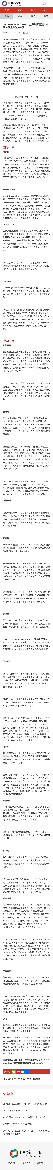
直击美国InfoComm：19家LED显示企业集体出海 (24, 1117)
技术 (33, 16)
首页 (6, 10)
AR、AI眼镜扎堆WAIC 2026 (15, 1111)
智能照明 (27, 1079)
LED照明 (18, 1079)
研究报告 (41, 1163)
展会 (6, 16)
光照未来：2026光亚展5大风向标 (17, 1124)
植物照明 (36, 1079)
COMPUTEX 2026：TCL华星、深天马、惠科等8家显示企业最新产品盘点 (26, 1132)
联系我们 (12, 1163)
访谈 (20, 16)
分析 (33, 10)
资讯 (20, 10)
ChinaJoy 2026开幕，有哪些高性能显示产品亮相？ (25, 1104)
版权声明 (26, 1163)
